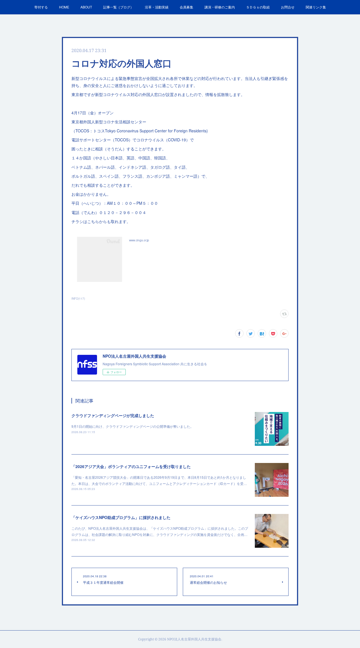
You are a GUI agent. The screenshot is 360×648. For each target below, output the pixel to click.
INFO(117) (78, 298)
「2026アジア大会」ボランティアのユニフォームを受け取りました (131, 466)
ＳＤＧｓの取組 (258, 7)
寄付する (41, 7)
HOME (64, 7)
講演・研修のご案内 (219, 7)
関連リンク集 (316, 7)
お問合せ (287, 7)
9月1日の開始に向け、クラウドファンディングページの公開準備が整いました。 (132, 426)
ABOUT (86, 7)
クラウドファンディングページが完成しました (112, 415)
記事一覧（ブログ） (118, 7)
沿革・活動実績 (156, 7)
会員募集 (186, 7)
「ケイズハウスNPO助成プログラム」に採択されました (120, 517)
